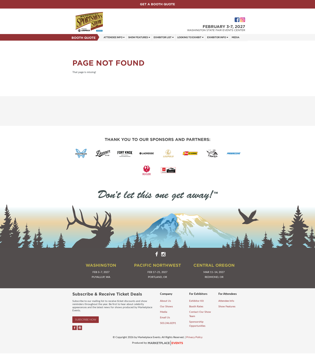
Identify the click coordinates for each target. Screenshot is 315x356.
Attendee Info (113, 37)
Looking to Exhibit (189, 37)
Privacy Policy (194, 337)
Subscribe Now (85, 319)
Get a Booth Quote (157, 4)
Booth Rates (196, 306)
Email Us (165, 317)
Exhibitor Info (216, 37)
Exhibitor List (162, 37)
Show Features (138, 37)
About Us (165, 301)
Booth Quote (84, 37)
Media (235, 37)
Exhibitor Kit (196, 301)
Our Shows (166, 306)
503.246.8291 (168, 323)
